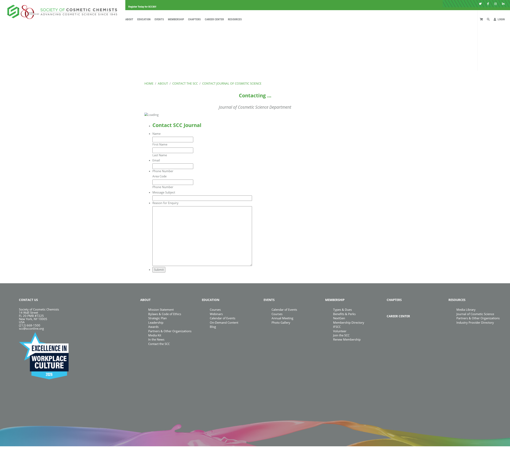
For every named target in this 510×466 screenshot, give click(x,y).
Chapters (194, 19)
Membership (176, 19)
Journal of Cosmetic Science (475, 314)
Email (156, 160)
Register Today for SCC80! (142, 7)
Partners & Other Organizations (169, 331)
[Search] (488, 19)
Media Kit (154, 335)
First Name (159, 144)
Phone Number (162, 171)
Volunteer (339, 331)
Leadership (155, 322)
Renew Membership (347, 339)
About (129, 19)
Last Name (159, 155)
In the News (156, 339)
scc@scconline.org (31, 328)
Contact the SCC (159, 344)
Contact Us (28, 300)
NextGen (339, 318)
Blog (213, 327)
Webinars (216, 314)
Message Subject (163, 192)
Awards (153, 327)
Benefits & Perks (344, 314)
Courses (215, 310)
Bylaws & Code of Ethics (164, 314)
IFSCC (337, 327)
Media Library (466, 310)
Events (159, 19)
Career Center (214, 19)
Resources (235, 19)
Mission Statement (161, 310)
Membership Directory (348, 322)
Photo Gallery (281, 322)
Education (144, 19)
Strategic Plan (157, 318)
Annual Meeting (282, 318)
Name (156, 134)
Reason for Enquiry (165, 203)
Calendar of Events (222, 318)
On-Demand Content (224, 322)
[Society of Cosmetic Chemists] (61, 11)
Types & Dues (342, 310)
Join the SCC (341, 335)
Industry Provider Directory (475, 322)
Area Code (159, 176)
